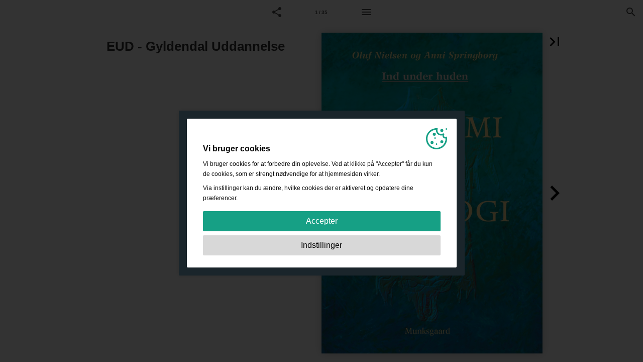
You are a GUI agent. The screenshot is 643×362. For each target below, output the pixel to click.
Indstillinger (321, 245)
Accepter (322, 221)
